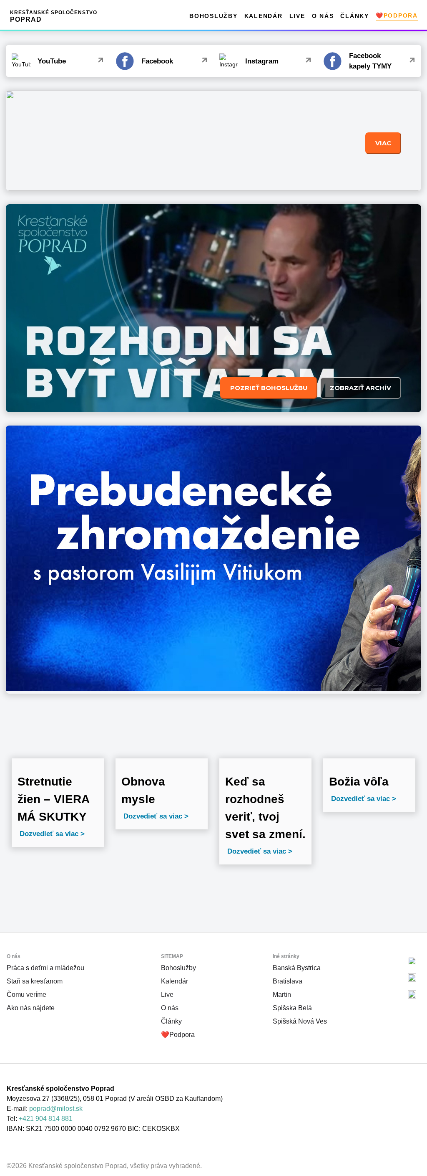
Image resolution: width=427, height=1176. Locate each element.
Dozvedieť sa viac (49, 834)
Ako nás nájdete (31, 1007)
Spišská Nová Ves (300, 1021)
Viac (383, 143)
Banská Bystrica (297, 967)
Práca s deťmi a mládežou (45, 967)
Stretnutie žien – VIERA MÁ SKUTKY (53, 799)
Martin (282, 994)
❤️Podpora (397, 15)
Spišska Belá (292, 1007)
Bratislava (287, 981)
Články (354, 16)
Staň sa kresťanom (35, 981)
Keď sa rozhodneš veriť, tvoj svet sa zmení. (265, 808)
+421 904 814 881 (46, 1118)
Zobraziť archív (360, 388)
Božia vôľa (359, 781)
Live (297, 16)
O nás (323, 16)
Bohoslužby (213, 16)
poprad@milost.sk (56, 1108)
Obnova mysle (143, 790)
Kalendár (263, 16)
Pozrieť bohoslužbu (268, 388)
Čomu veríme (26, 994)
